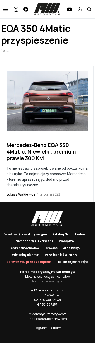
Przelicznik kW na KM (61, 255)
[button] (5, 9)
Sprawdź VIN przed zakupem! (28, 262)
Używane (51, 248)
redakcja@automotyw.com (47, 319)
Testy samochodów (24, 248)
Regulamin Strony (47, 328)
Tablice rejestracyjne (72, 262)
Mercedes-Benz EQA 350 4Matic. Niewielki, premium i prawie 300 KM (43, 151)
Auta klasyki (72, 248)
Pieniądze (66, 241)
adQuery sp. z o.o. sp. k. (47, 290)
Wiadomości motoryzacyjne (25, 234)
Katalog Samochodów (69, 234)
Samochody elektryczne (35, 241)
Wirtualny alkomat (26, 255)
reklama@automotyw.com (47, 314)
